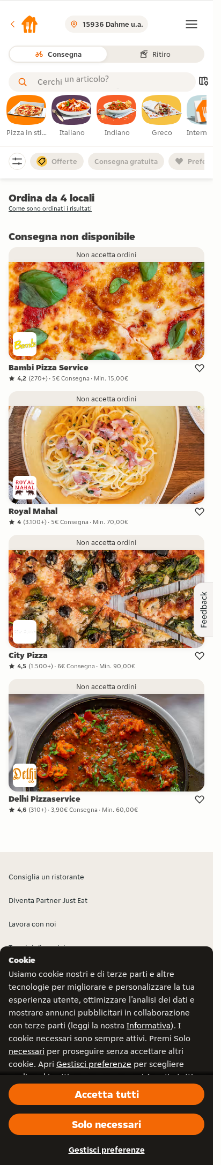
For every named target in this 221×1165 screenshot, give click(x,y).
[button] (24, 24)
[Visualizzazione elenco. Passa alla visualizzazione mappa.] (203, 82)
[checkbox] (26, 116)
